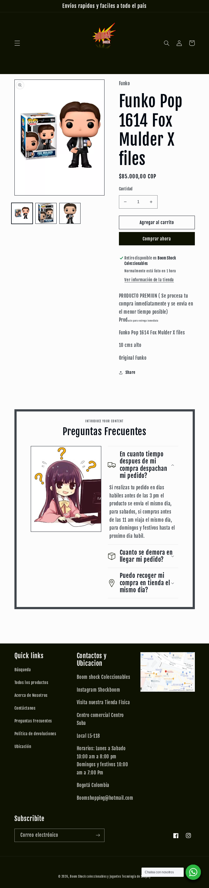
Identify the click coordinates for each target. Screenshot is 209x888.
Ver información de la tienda (149, 279)
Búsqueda (22, 669)
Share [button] (130, 372)
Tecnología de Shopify (136, 876)
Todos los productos (31, 682)
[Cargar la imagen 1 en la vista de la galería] (22, 213)
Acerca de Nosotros (31, 695)
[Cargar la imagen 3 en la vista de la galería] (70, 213)
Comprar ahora (157, 239)
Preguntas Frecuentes (33, 721)
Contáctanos (25, 708)
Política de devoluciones (35, 733)
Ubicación (22, 746)
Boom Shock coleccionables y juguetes (95, 876)
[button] (17, 43)
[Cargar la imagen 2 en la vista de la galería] (46, 213)
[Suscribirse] (98, 835)
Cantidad (126, 189)
